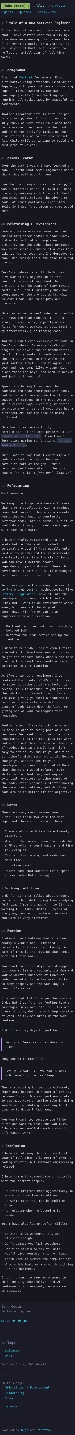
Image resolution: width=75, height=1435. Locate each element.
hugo (24, 1430)
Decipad (25, 77)
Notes (9, 1398)
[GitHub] (2, 1321)
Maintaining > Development (27, 1387)
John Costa (14, 6)
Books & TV (47, 12)
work (8, 1356)
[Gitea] (8, 1321)
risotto (43, 1430)
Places (25, 12)
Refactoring (15, 1393)
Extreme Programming (18, 594)
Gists (8, 12)
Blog (40, 5)
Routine (11, 1407)
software (12, 1350)
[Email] (25, 1321)
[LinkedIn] (14, 1321)
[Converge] (19, 1321)
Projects (58, 5)
